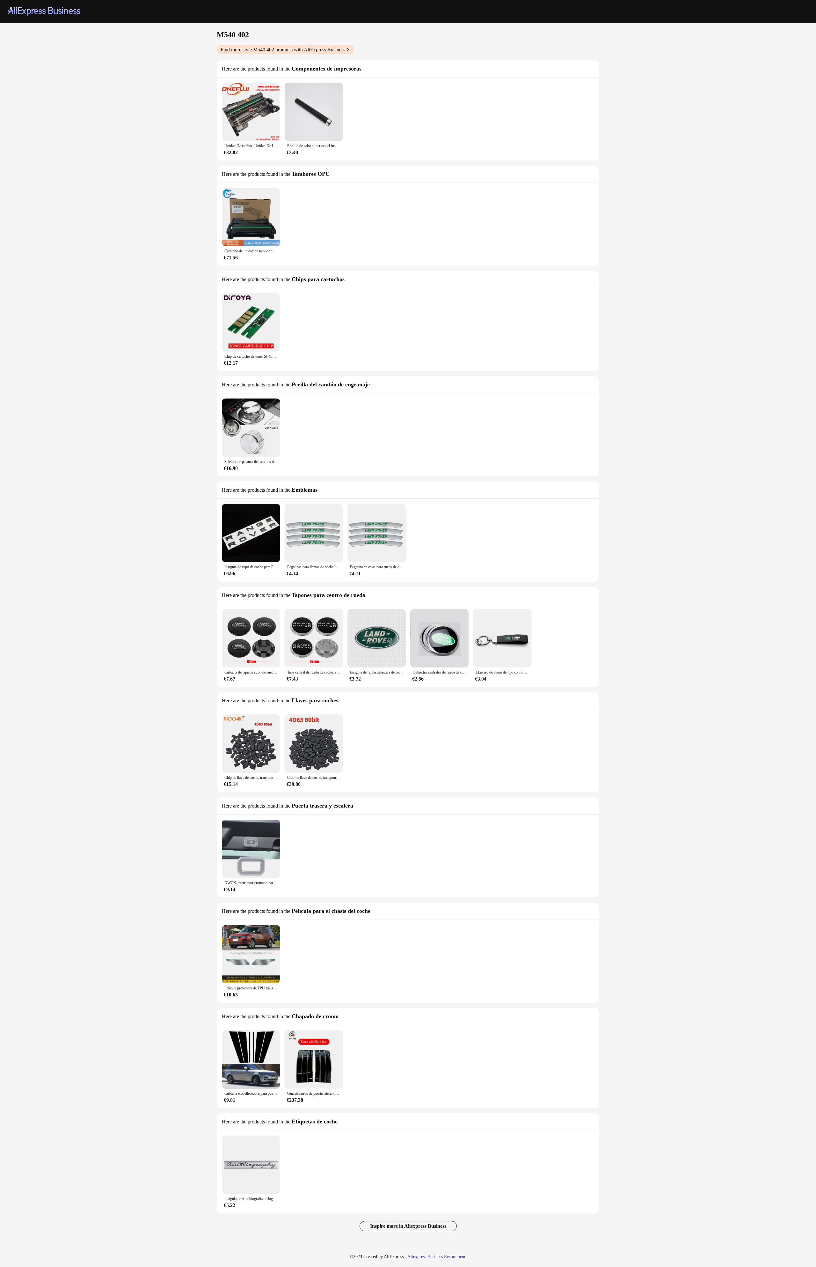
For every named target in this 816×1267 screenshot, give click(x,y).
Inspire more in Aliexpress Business (408, 1226)
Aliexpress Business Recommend (436, 1256)
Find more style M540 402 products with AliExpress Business (283, 49)
